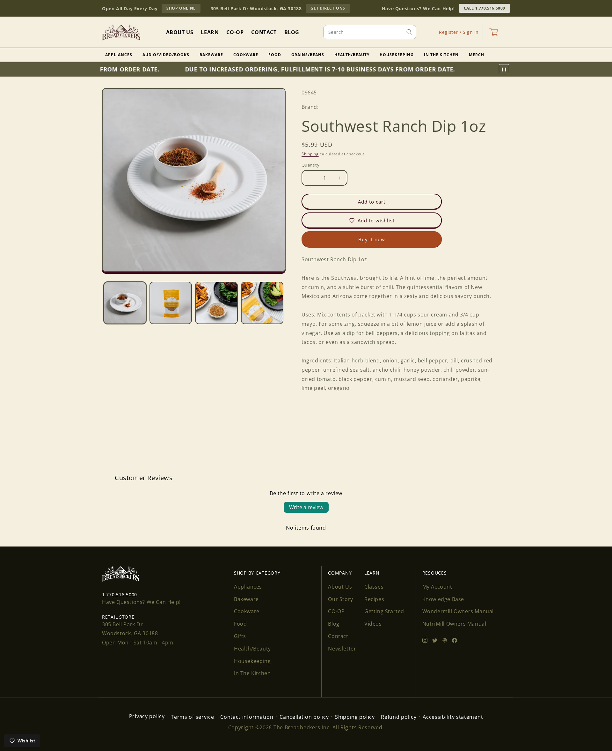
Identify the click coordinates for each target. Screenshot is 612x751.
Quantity (310, 165)
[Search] (409, 32)
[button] (494, 32)
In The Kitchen (441, 54)
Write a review (306, 507)
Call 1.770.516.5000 (484, 8)
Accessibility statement (453, 716)
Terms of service (192, 716)
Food (274, 54)
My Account (437, 586)
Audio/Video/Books (165, 54)
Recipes (374, 599)
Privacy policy (147, 716)
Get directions (330, 9)
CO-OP (336, 611)
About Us (340, 586)
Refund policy (398, 716)
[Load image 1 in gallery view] (125, 303)
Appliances (118, 54)
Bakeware (211, 54)
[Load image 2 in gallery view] (170, 303)
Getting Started (384, 611)
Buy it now (371, 239)
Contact (338, 636)
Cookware (246, 54)
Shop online (183, 9)
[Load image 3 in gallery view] (216, 303)
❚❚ (504, 69)
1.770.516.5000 (119, 594)
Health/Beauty (351, 54)
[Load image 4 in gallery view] (262, 303)
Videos (373, 623)
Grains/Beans (307, 54)
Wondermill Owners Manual (458, 611)
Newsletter (342, 648)
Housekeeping (397, 54)
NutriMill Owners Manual (454, 623)
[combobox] (369, 32)
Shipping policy (355, 716)
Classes (373, 586)
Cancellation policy (304, 716)
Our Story (340, 599)
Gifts (240, 636)
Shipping (310, 153)
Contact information (246, 716)
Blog (333, 623)
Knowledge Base (443, 599)
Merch (476, 54)
